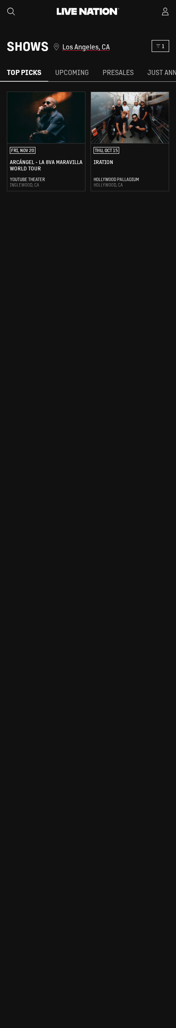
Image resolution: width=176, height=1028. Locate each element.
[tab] (24, 72)
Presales (118, 72)
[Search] (11, 11)
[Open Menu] (165, 11)
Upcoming (72, 72)
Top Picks (24, 72)
